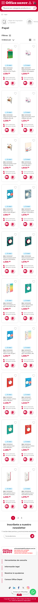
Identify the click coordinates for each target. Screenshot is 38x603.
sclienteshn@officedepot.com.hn (24, 548)
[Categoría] (3, 2)
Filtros (5, 35)
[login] (30, 3)
